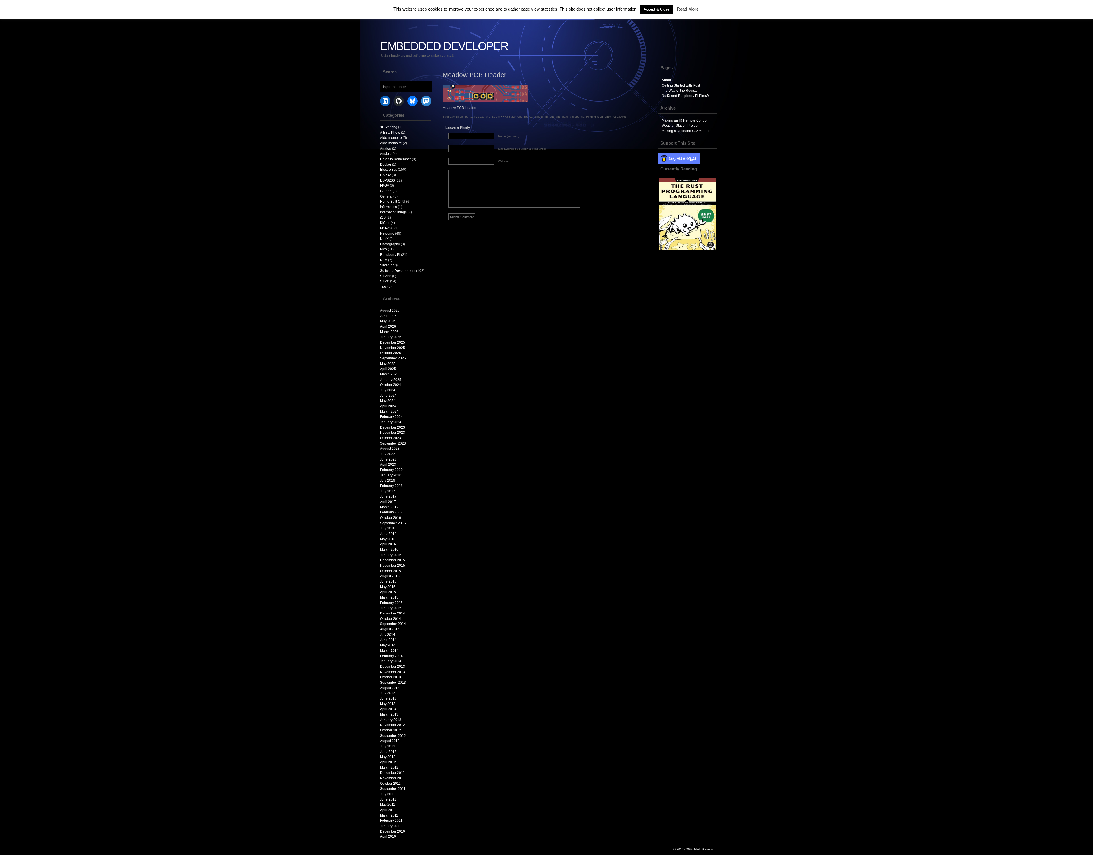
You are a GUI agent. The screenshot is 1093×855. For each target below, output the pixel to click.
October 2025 (390, 353)
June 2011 (388, 799)
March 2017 (389, 507)
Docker (385, 165)
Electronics (388, 170)
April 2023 (388, 464)
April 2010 (388, 836)
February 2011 (391, 821)
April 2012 (388, 762)
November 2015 (392, 566)
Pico (383, 249)
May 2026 (387, 321)
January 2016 (390, 555)
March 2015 (389, 597)
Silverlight (387, 265)
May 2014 (387, 645)
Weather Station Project (680, 126)
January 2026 (390, 337)
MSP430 (386, 228)
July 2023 (387, 454)
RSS (1084, 19)
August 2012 (390, 741)
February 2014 (391, 656)
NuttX (384, 239)
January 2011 (390, 826)
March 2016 (389, 550)
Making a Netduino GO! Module (686, 131)
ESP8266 (387, 180)
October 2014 (390, 619)
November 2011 (392, 778)
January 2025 (390, 380)
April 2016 (388, 544)
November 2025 (392, 348)
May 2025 (387, 364)
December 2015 (392, 560)
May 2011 (387, 805)
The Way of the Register (680, 91)
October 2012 (390, 730)
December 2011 (392, 773)
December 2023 (392, 427)
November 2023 (392, 433)
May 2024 (387, 401)
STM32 (385, 276)
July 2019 (387, 480)
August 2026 (390, 311)
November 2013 (392, 672)
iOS (383, 217)
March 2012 (389, 768)
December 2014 (392, 613)
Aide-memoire (391, 138)
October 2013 (390, 677)
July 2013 (387, 693)
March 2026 (389, 332)
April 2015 (388, 592)
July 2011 (387, 794)
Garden (386, 191)
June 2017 (388, 496)
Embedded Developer (444, 46)
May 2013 (387, 704)
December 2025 (392, 342)
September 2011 (393, 789)
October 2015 (390, 571)
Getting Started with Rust (681, 85)
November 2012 (392, 725)
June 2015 (388, 581)
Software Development (397, 271)
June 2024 (388, 396)
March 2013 (389, 714)
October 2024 (390, 385)
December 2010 (392, 831)
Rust (383, 260)
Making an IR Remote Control (685, 120)
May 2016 (387, 539)
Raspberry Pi (390, 255)
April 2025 (388, 369)
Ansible (386, 154)
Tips (383, 287)
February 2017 (391, 512)
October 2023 (390, 438)
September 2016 (393, 523)
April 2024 (388, 406)
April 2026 (388, 326)
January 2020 (390, 475)
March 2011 (389, 815)
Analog (385, 149)
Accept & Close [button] (656, 9)
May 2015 (387, 587)
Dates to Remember (395, 159)
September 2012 (393, 736)
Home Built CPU (392, 202)
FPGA (384, 186)
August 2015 (390, 576)
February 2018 (391, 486)
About (666, 80)
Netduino (387, 233)
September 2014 (393, 624)
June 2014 (388, 640)
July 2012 (387, 746)
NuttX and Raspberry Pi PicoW (685, 96)
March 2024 (389, 412)
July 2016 (387, 528)
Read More (687, 9)
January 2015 (390, 608)
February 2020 (391, 470)
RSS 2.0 (510, 116)
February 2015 (391, 603)
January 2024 (390, 422)
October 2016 (390, 518)
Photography (390, 244)
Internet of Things (393, 212)
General (386, 196)
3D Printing (388, 127)
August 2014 (390, 629)
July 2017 (387, 491)
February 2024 (391, 417)
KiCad (385, 223)
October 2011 (390, 784)
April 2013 (388, 709)
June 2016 (388, 534)
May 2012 (387, 757)
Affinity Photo (390, 133)
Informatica (388, 207)
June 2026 (388, 316)
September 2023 (393, 443)
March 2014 (389, 651)
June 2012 (388, 752)
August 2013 (390, 688)
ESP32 (385, 175)
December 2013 (392, 667)
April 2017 (388, 502)
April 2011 (388, 810)
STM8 (384, 281)
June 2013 (388, 698)
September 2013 (393, 683)
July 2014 (387, 635)
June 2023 (388, 459)
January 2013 (390, 720)
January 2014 (390, 661)
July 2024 (387, 390)
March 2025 (389, 374)
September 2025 (393, 358)
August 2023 (390, 449)
